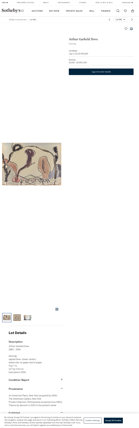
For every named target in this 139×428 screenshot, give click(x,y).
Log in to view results (101, 72)
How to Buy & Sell (104, 3)
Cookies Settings (92, 420)
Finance (106, 11)
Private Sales (74, 11)
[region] (69, 420)
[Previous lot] (109, 19)
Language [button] (126, 3)
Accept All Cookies (113, 420)
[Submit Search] (118, 10)
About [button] (46, 3)
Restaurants (64, 3)
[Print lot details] (131, 29)
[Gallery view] (57, 309)
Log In (5, 3)
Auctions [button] (37, 11)
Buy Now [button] (54, 11)
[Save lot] (126, 29)
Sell (91, 11)
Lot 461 (33, 19)
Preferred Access (25, 3)
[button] (31, 164)
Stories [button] (82, 3)
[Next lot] (132, 19)
